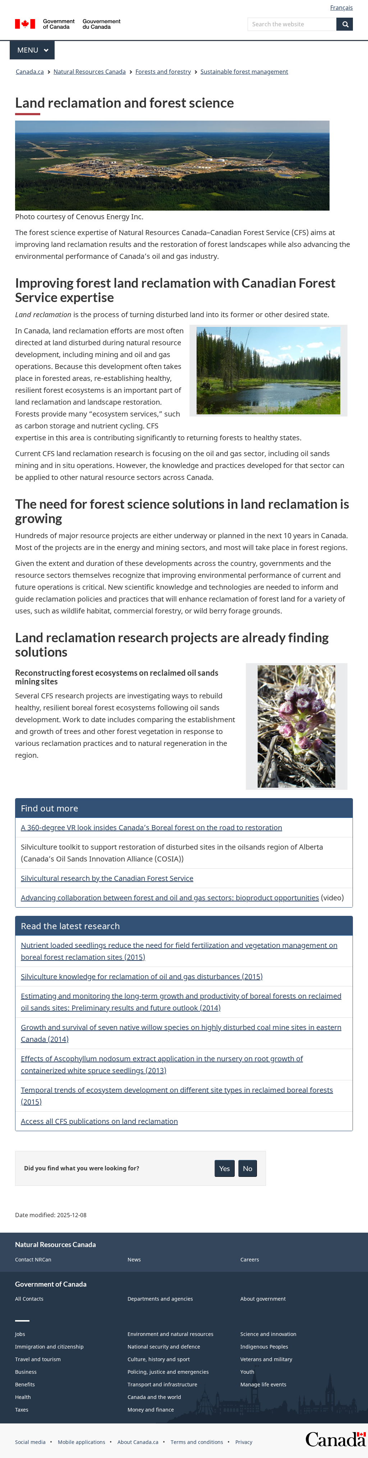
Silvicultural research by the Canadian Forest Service (107, 878)
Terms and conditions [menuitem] (197, 1442)
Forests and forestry (163, 72)
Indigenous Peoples (264, 1346)
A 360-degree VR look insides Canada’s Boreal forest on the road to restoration (151, 827)
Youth (247, 1371)
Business (26, 1371)
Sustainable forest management (244, 72)
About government (263, 1298)
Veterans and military (266, 1359)
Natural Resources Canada (90, 72)
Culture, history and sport (159, 1359)
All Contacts (29, 1298)
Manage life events (263, 1384)
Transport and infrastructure (162, 1384)
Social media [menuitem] (30, 1442)
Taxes (21, 1409)
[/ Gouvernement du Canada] (67, 25)
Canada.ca (30, 72)
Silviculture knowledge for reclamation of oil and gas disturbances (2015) (142, 976)
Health (23, 1397)
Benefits (25, 1384)
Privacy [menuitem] (243, 1442)
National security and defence (164, 1346)
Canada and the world (154, 1397)
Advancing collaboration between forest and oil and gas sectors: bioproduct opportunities (170, 898)
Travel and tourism (38, 1359)
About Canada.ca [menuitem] (138, 1442)
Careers (249, 1259)
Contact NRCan (33, 1259)
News (134, 1259)
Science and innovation (268, 1334)
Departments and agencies (160, 1298)
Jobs (20, 1334)
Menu (28, 50)
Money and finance (151, 1409)
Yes (224, 1168)
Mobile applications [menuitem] (81, 1442)
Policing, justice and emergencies (168, 1371)
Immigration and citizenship (49, 1346)
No (247, 1168)
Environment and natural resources (170, 1334)
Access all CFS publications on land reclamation (99, 1121)
